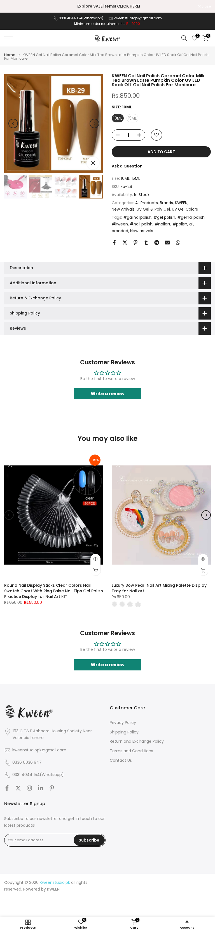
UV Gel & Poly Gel (153, 209)
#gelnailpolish (191, 217)
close (12, 6)
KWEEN (181, 203)
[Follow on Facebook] (7, 788)
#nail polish (141, 224)
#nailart (162, 224)
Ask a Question (127, 166)
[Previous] (13, 123)
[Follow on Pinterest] (52, 788)
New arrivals (141, 231)
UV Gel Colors (185, 209)
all (191, 224)
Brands (166, 203)
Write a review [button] (108, 393)
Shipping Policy (124, 732)
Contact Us (121, 760)
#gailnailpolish (137, 217)
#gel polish (164, 217)
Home (9, 55)
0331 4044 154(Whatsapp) (81, 18)
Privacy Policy (123, 722)
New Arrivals (123, 209)
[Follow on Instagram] (29, 788)
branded (120, 231)
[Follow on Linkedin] (40, 788)
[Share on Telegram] (156, 242)
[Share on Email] (167, 242)
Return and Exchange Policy (137, 741)
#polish (179, 224)
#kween (120, 224)
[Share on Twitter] (124, 242)
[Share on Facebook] (114, 242)
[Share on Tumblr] (146, 242)
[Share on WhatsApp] (178, 242)
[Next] (94, 123)
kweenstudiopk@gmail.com (138, 18)
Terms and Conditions (131, 751)
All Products (146, 203)
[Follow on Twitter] (18, 788)
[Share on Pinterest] (135, 242)
